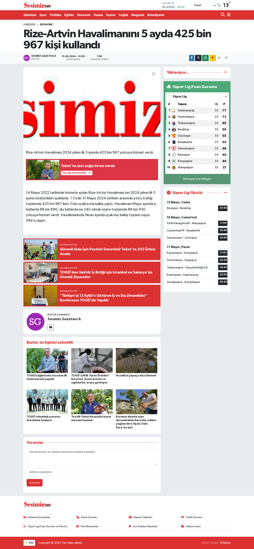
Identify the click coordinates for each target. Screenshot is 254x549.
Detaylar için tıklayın (197, 179)
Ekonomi (83, 15)
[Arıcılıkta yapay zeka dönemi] (136, 360)
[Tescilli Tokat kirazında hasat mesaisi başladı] (92, 401)
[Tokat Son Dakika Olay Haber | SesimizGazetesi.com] (37, 5)
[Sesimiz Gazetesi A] (35, 321)
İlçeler (111, 15)
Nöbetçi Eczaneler (39, 517)
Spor (43, 15)
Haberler (29, 24)
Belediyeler (156, 15)
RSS (30, 542)
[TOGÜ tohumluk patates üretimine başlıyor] (47, 401)
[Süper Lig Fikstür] (225, 192)
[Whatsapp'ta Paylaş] (205, 58)
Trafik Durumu (194, 517)
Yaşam (98, 15)
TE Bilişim (225, 542)
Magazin (137, 15)
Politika (55, 15)
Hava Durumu (89, 517)
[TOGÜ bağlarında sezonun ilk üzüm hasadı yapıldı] (47, 360)
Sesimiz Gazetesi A (64, 319)
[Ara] (223, 15)
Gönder (34, 482)
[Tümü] (225, 72)
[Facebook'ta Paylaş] (191, 58)
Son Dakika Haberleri (145, 526)
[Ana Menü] (228, 15)
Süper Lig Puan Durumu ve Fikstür (47, 526)
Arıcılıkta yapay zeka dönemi (136, 375)
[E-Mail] (51, 327)
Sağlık (123, 15)
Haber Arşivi (193, 526)
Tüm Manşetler (89, 526)
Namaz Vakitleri (143, 517)
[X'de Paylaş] (198, 58)
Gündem (29, 15)
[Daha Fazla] (213, 58)
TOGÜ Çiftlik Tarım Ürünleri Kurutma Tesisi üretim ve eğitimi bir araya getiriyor (90, 379)
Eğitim (69, 15)
